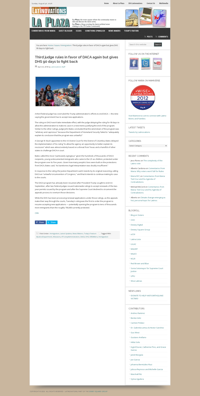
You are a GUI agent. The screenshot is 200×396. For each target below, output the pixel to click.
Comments (163, 36)
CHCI (133, 220)
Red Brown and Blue (140, 263)
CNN (37, 213)
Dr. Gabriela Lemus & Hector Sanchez (147, 327)
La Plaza (100, 17)
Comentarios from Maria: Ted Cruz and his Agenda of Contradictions (148, 179)
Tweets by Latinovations (139, 132)
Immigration (54, 233)
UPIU (133, 276)
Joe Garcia (135, 359)
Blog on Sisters (137, 215)
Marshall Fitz (136, 374)
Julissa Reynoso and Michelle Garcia (147, 369)
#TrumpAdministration (70, 237)
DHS (87, 237)
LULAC (133, 244)
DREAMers (94, 237)
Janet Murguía (137, 354)
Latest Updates (66, 233)
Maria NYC (135, 176)
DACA (82, 237)
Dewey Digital (137, 224)
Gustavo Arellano (138, 337)
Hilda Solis (135, 342)
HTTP (133, 234)
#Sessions (57, 237)
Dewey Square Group (140, 229)
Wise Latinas (136, 281)
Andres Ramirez (138, 313)
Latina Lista (136, 239)
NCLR (133, 258)
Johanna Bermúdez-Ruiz (141, 364)
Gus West (135, 332)
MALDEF (134, 249)
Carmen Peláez (137, 323)
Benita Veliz (136, 318)
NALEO (134, 253)
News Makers (78, 233)
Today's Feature (90, 233)
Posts (150, 36)
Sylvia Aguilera (137, 379)
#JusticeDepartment (44, 237)
